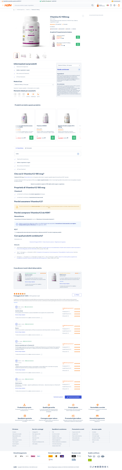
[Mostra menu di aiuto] (111, 5)
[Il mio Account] (114, 5)
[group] (55, 24)
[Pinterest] (105, 467)
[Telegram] (98, 467)
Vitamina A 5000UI (42, 125)
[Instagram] (91, 467)
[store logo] (8, 5)
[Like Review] (45, 285)
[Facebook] (103, 467)
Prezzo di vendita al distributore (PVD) (84, 1)
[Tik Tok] (93, 467)
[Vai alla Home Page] (15, 9)
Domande (65, 24)
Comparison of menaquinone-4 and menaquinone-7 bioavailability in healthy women (55, 252)
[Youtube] (95, 467)
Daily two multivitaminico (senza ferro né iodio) (23, 126)
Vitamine (27, 9)
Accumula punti (116, 1)
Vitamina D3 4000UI (61, 35)
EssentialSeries (28, 177)
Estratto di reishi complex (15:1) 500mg (66, 126)
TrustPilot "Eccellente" (48, 1)
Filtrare (77, 294)
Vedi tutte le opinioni (58, 397)
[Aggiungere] (78, 37)
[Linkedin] (100, 467)
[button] (31, 31)
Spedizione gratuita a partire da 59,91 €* (12, 1)
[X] (108, 467)
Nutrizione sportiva (20, 9)
